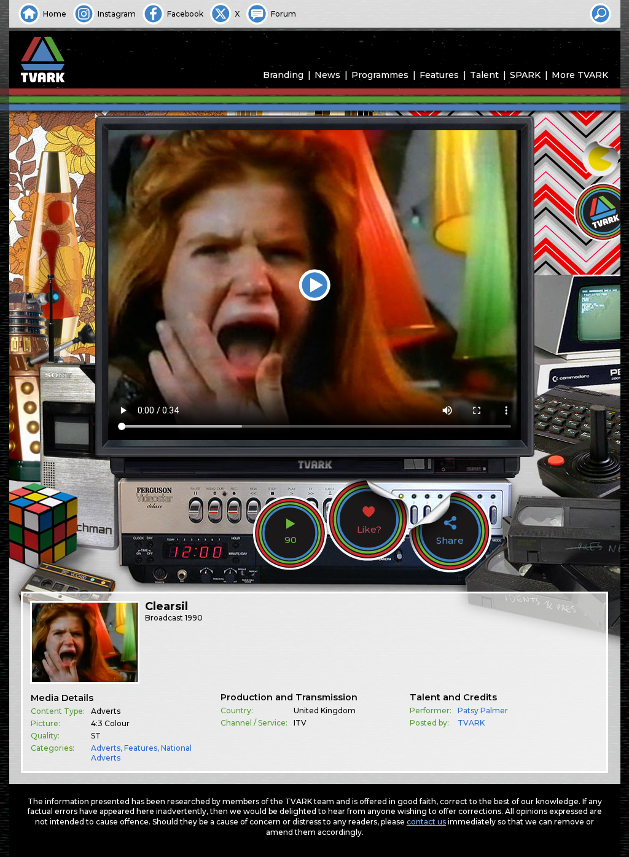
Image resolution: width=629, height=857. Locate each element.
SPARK (525, 74)
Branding (283, 74)
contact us (426, 821)
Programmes (379, 74)
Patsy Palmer (483, 710)
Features (439, 74)
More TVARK (580, 74)
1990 (194, 617)
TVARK (471, 722)
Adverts (105, 748)
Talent (484, 74)
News (327, 74)
